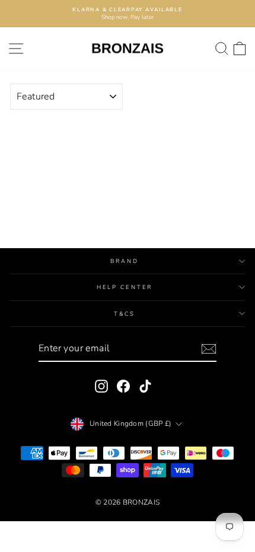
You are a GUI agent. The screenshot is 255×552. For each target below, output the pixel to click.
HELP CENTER (125, 287)
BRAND (124, 261)
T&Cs (124, 313)
